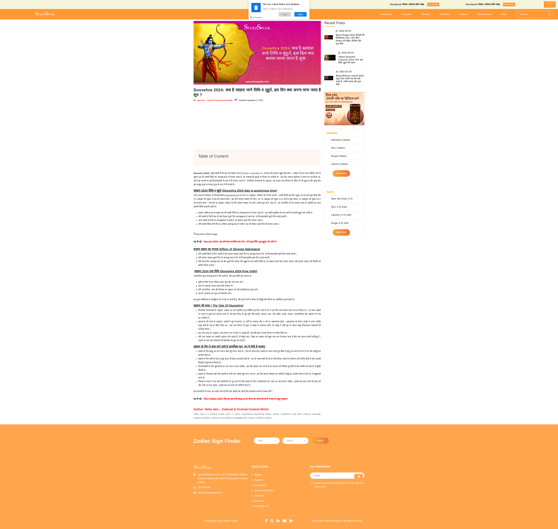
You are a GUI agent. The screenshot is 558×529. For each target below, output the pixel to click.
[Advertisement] (257, 123)
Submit (320, 441)
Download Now (409, 4)
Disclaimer (259, 501)
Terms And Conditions (264, 491)
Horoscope (386, 14)
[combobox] (267, 440)
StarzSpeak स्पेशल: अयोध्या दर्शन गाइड (382, 4)
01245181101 (204, 488)
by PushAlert (257, 17)
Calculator (406, 14)
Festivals (463, 14)
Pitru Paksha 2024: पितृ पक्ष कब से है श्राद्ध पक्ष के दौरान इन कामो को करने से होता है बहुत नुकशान (246, 399)
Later (284, 14)
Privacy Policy (260, 485)
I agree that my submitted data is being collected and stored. (338, 485)
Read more (341, 174)
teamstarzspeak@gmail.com (210, 493)
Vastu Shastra (484, 14)
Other (504, 14)
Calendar (425, 14)
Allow (300, 14)
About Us (258, 480)
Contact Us (259, 496)
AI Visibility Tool (261, 506)
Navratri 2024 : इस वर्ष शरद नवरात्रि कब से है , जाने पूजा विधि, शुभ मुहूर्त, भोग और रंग (240, 242)
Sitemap (258, 475)
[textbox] (267, 441)
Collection (444, 14)
